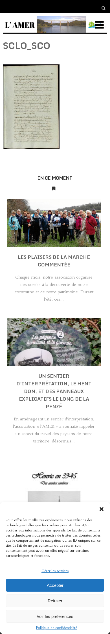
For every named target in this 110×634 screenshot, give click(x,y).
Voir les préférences (55, 616)
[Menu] (99, 25)
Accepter (55, 585)
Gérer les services (55, 571)
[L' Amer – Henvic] (55, 35)
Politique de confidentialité (56, 628)
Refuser (55, 600)
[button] (101, 509)
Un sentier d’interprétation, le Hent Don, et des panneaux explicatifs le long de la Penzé (53, 391)
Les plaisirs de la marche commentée (54, 260)
